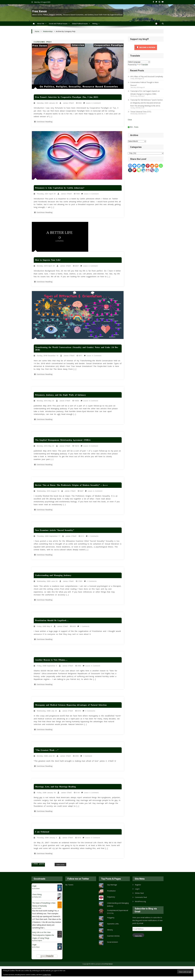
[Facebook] (130, 166)
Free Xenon (39, 11)
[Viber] (152, 170)
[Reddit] (152, 166)
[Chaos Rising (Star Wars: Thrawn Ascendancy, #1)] (59, 896)
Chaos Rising (37, 894)
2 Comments (94, 536)
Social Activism (112, 942)
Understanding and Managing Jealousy (53, 575)
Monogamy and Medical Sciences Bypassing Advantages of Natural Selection (71, 704)
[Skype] (156, 170)
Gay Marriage (112, 885)
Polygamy (110, 918)
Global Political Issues (80, 23)
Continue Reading (45, 122)
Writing (94, 23)
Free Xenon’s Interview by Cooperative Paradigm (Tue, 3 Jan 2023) (66, 97)
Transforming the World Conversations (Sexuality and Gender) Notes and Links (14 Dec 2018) (76, 348)
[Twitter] (139, 166)
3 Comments (90, 711)
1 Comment (85, 626)
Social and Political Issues (58, 23)
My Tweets (69, 885)
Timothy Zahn (37, 897)
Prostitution (111, 891)
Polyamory (111, 897)
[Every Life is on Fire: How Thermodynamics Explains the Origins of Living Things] (59, 934)
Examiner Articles (113, 936)
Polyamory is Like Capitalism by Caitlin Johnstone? (59, 187)
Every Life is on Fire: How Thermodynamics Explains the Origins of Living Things (43, 935)
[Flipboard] (134, 170)
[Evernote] (139, 170)
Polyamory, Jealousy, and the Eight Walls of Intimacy (60, 394)
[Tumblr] (130, 170)
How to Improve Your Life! (48, 259)
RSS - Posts (133, 127)
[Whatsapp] (161, 166)
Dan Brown (37, 888)
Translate (144, 65)
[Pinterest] (148, 166)
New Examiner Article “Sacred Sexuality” (54, 530)
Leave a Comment (93, 103)
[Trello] (143, 170)
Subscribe (138, 936)
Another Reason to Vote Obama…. (51, 659)
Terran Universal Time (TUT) (140, 112)
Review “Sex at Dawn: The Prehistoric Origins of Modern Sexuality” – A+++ (71, 485)
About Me (40, 23)
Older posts (38, 864)
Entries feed (139, 893)
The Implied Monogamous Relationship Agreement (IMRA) (63, 440)
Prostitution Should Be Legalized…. (52, 620)
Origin (34, 886)
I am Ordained (42, 831)
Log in (137, 889)
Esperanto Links (113, 924)
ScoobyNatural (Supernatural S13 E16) (117, 911)
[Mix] (156, 166)
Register (138, 885)
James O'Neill (68, 103)
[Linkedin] (143, 166)
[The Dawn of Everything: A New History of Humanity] (59, 905)
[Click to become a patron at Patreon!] (145, 47)
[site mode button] (157, 23)
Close (130, 120)
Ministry (110, 930)
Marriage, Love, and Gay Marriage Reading (55, 786)
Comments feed (141, 897)
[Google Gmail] (148, 170)
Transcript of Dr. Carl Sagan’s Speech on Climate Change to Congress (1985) (145, 92)
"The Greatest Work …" (46, 750)
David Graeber (37, 908)
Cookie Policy (46, 975)
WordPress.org (140, 901)
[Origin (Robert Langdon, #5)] (59, 888)
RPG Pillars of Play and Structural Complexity (146, 76)
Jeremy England (38, 940)
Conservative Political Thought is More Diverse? (144, 83)
